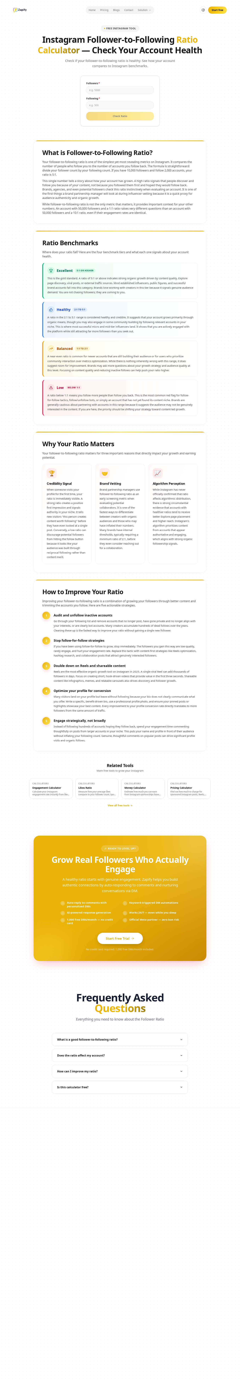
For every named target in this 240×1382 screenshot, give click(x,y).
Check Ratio (120, 116)
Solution (143, 10)
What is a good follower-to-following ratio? (87, 1039)
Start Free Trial (117, 938)
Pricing (104, 10)
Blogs (116, 10)
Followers (93, 83)
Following (93, 98)
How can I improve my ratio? (77, 1071)
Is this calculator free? (72, 1087)
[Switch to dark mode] (203, 10)
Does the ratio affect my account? (81, 1055)
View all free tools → (120, 805)
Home (92, 10)
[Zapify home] (20, 10)
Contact (128, 10)
